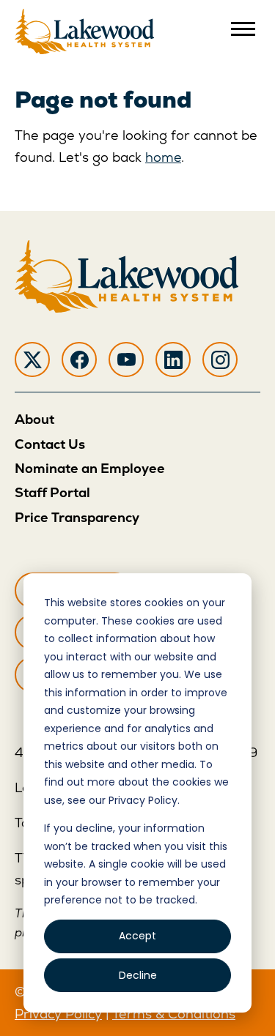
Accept (137, 935)
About (34, 419)
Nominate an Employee (90, 468)
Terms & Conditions (173, 1013)
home (163, 157)
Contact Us (50, 444)
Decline (138, 975)
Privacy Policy (58, 1013)
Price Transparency (77, 517)
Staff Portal (52, 492)
